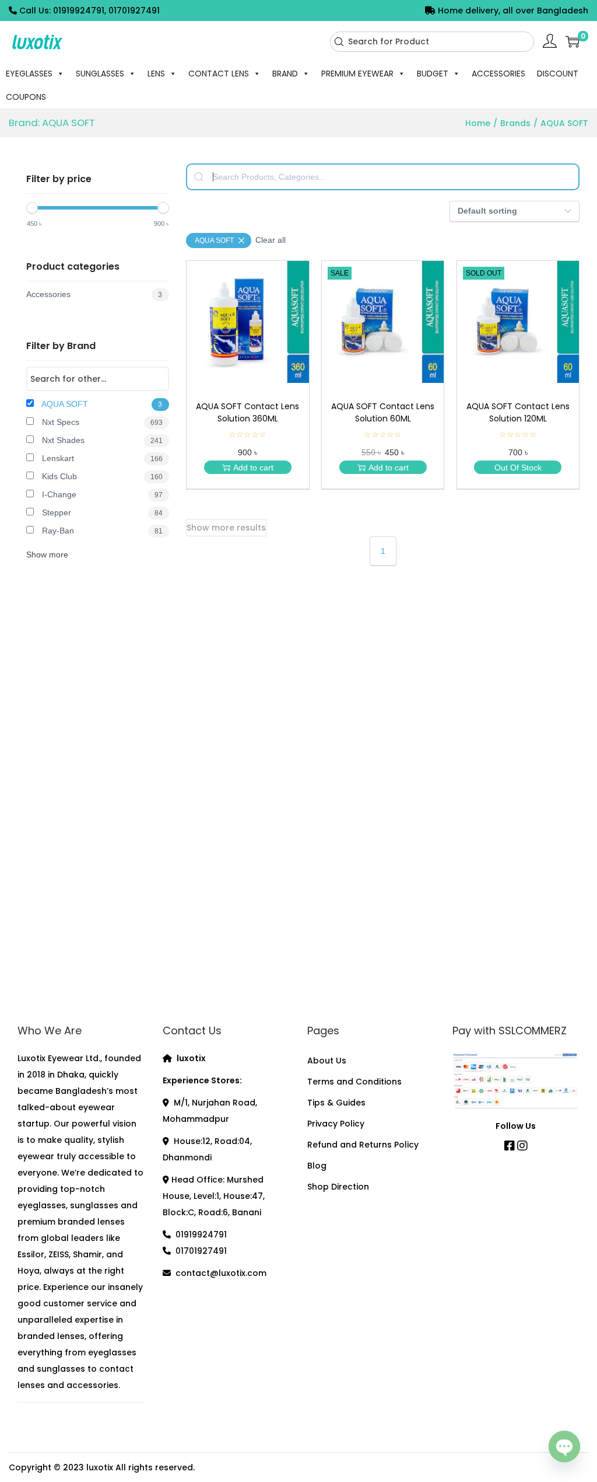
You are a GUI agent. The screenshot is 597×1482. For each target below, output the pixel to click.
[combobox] (432, 42)
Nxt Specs (101, 422)
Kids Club (101, 476)
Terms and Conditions (354, 1081)
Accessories (94, 294)
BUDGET (432, 73)
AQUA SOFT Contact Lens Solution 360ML (247, 412)
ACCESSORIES (498, 73)
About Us (326, 1060)
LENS (156, 73)
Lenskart (101, 458)
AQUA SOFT (101, 404)
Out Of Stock (518, 467)
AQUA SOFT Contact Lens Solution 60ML (382, 412)
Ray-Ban (101, 530)
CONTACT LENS (218, 73)
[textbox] (383, 176)
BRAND (285, 73)
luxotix (99, 1467)
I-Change (101, 494)
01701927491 (201, 1251)
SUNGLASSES (100, 73)
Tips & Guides (336, 1102)
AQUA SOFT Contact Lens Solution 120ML (518, 412)
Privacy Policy (335, 1123)
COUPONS (26, 97)
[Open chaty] (564, 1446)
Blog (316, 1165)
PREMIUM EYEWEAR (357, 73)
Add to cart (253, 467)
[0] (573, 41)
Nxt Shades (101, 440)
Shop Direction (338, 1186)
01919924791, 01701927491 (106, 10)
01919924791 (201, 1234)
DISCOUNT (557, 73)
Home (477, 123)
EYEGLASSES (29, 73)
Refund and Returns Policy (363, 1144)
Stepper (101, 512)
